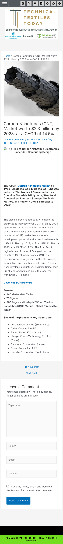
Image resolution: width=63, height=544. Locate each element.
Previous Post (31, 367)
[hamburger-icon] (5, 3)
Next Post (31, 373)
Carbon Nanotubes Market (34, 185)
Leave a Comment (14, 139)
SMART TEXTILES (37, 139)
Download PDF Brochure (18, 282)
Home (7, 55)
